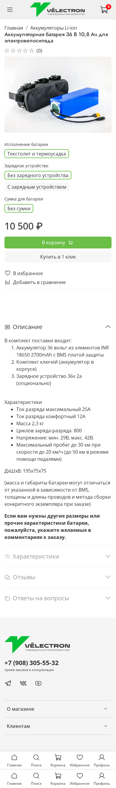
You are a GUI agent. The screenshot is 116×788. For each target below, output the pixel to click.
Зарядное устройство (26, 165)
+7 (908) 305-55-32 (31, 663)
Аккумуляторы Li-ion (53, 28)
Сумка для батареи (23, 199)
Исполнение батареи (26, 144)
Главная (13, 28)
